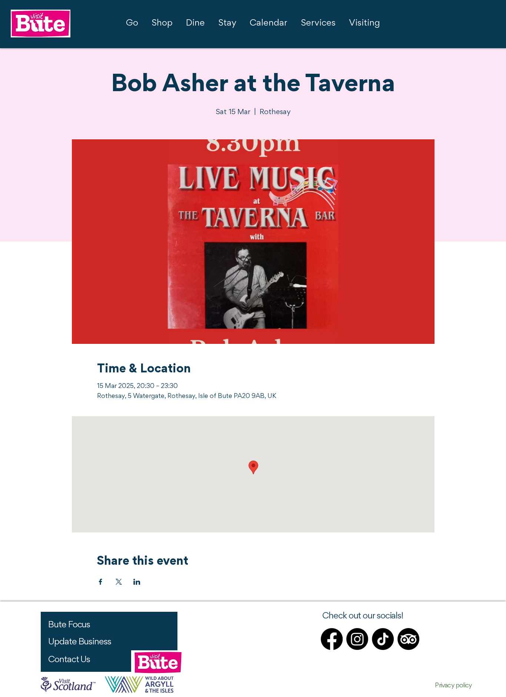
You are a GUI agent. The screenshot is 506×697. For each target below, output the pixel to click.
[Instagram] (357, 639)
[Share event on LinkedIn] (136, 582)
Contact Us (69, 660)
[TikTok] (383, 639)
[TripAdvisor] (408, 639)
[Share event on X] (118, 582)
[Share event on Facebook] (100, 582)
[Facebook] (332, 639)
